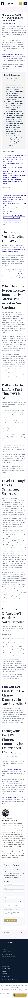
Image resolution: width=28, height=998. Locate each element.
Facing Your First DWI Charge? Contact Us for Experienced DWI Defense (12, 181)
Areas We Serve (6, 968)
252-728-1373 (7, 954)
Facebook (4, 979)
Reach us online (6, 797)
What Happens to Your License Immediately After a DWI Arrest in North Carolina (13, 159)
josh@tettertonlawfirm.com (8, 956)
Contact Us (4, 973)
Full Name (6, 881)
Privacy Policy (5, 976)
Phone (5, 888)
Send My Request (10, 920)
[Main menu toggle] (25, 3)
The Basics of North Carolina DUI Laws (14, 155)
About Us (4, 971)
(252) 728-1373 (12, 66)
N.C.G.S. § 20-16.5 (18, 318)
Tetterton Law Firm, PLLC (11, 769)
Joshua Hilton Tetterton (9, 820)
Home (3, 963)
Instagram (10, 979)
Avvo (15, 979)
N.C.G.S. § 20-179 (17, 500)
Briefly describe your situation (11, 909)
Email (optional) (7, 895)
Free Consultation (20, 995)
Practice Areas (5, 966)
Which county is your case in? (11, 901)
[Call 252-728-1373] (20, 3)
